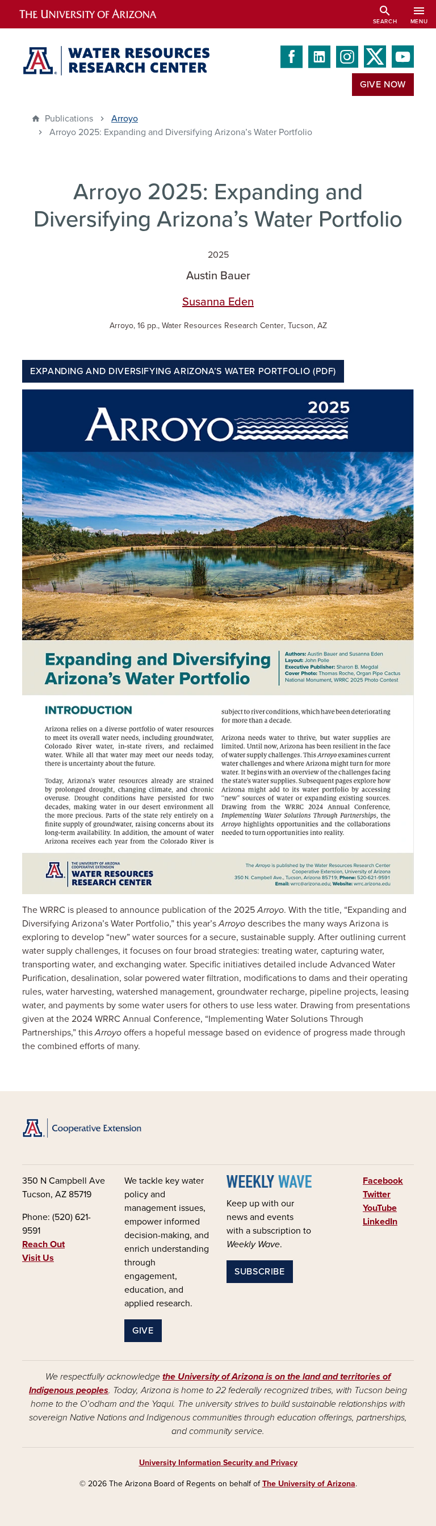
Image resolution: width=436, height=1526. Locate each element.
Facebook (383, 1181)
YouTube (380, 1208)
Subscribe (259, 1271)
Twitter (377, 1194)
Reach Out (43, 1244)
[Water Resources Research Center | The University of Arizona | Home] (115, 61)
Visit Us (38, 1258)
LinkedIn (380, 1221)
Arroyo (124, 118)
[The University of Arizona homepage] (98, 14)
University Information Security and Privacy (218, 1463)
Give (143, 1330)
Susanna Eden (218, 302)
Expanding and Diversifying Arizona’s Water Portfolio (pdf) (183, 371)
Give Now (383, 84)
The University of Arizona (308, 1484)
